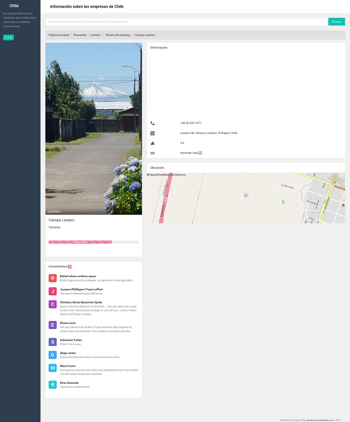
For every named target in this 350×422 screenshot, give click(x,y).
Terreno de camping (117, 34)
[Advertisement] (246, 81)
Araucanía (79, 34)
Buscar (337, 22)
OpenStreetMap (160, 174)
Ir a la (8, 37)
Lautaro (96, 34)
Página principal (59, 34)
